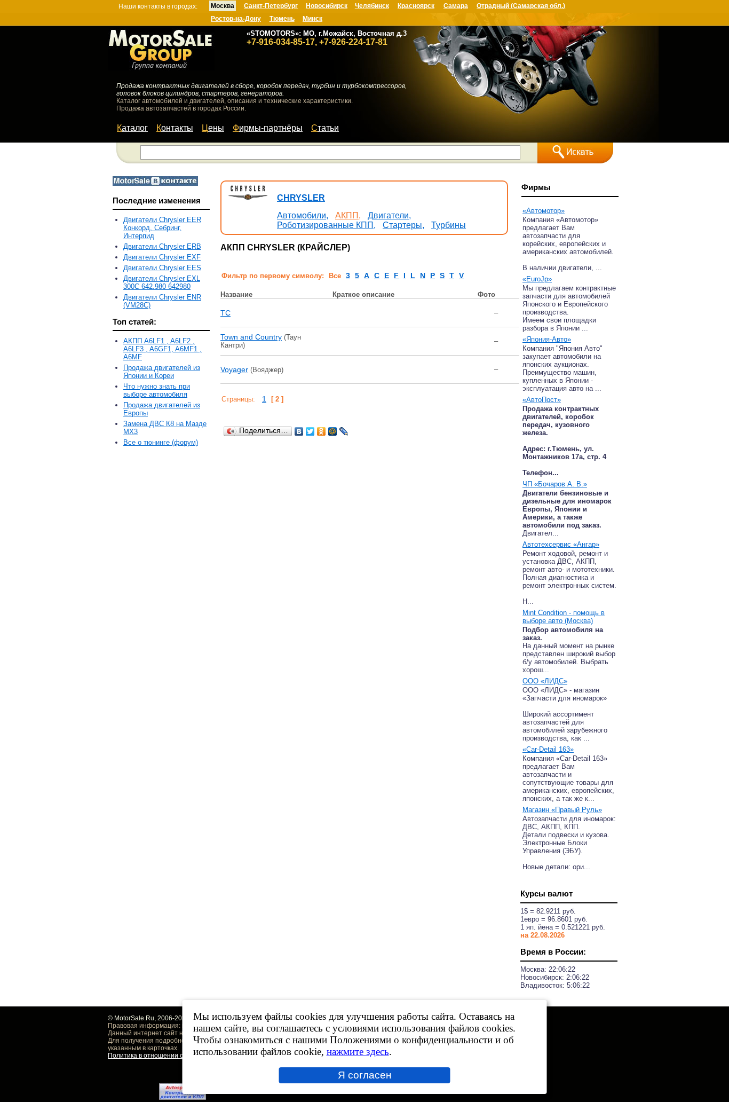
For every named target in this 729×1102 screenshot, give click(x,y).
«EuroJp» (537, 279)
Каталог (132, 127)
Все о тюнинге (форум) (160, 442)
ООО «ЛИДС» (544, 681)
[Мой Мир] (332, 431)
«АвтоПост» (541, 400)
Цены (213, 127)
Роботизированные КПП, (326, 225)
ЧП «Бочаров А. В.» (554, 484)
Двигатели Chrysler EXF (162, 257)
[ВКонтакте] (299, 431)
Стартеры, (403, 225)
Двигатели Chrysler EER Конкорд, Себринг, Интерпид (162, 228)
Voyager (234, 369)
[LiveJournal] (344, 431)
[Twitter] (310, 431)
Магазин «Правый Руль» (562, 810)
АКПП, (348, 215)
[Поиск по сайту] (575, 153)
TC (225, 313)
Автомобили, (302, 215)
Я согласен (365, 1075)
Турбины (448, 225)
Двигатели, (389, 215)
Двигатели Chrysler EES (162, 268)
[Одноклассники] (321, 431)
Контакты (174, 127)
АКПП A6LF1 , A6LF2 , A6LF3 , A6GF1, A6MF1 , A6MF (162, 349)
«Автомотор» (543, 211)
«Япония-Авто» (546, 339)
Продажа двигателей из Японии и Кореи (161, 372)
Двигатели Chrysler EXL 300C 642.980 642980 (161, 282)
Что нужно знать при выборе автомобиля (156, 390)
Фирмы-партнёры (268, 127)
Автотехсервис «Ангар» (560, 544)
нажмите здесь (358, 1051)
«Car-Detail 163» (548, 749)
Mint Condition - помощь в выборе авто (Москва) (563, 617)
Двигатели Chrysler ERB (162, 246)
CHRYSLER (301, 197)
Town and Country (251, 337)
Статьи (325, 127)
